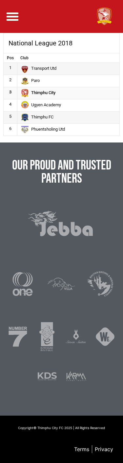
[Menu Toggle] (12, 16)
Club (24, 58)
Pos (10, 58)
